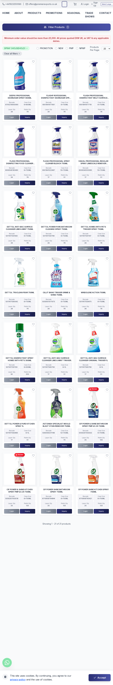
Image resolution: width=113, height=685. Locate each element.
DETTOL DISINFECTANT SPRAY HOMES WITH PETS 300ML (19, 359)
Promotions (54, 12)
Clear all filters (11, 53)
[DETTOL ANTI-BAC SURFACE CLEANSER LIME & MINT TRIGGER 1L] (56, 338)
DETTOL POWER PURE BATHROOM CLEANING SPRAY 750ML (56, 228)
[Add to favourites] (33, 61)
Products (34, 12)
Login (86, 4)
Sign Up (95, 4)
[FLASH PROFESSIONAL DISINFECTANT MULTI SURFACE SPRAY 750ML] (93, 75)
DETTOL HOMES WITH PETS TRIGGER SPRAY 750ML (93, 228)
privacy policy (18, 679)
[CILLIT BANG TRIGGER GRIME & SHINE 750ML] (56, 272)
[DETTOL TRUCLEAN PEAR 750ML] (19, 272)
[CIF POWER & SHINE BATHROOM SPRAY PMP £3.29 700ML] (93, 403)
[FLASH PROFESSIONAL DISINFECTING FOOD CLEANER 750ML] (19, 141)
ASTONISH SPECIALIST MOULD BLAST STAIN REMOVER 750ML (56, 425)
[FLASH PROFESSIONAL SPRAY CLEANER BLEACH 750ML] (56, 141)
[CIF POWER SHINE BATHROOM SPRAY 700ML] (56, 469)
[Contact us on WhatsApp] (7, 662)
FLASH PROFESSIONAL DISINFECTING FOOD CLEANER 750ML (19, 163)
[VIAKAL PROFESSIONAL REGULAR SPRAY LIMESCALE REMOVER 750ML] (93, 141)
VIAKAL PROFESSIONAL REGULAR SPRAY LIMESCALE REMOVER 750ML (93, 163)
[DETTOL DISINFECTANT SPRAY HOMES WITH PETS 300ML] (19, 338)
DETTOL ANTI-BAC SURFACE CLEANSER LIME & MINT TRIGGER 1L (56, 360)
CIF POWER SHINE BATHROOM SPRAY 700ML (56, 490)
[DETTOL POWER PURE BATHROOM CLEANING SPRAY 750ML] (56, 206)
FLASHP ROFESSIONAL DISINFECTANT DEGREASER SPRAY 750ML (56, 97)
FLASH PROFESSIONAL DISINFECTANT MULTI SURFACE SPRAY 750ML (93, 97)
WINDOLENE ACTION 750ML (93, 292)
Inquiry (27, 117)
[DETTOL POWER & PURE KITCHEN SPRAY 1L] (19, 403)
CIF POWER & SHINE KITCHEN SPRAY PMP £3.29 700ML (20, 490)
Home (6, 12)
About (18, 12)
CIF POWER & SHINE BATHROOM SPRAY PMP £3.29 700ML (93, 425)
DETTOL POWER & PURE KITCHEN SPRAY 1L (20, 425)
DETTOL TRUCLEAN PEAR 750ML (19, 292)
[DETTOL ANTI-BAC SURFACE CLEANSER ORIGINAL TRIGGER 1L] (93, 338)
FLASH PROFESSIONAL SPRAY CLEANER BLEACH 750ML (56, 162)
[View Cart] (75, 4)
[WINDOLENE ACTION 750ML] (93, 272)
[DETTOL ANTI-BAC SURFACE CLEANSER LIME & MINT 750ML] (19, 206)
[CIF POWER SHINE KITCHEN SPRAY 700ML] (93, 469)
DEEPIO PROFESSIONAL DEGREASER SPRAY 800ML (19, 96)
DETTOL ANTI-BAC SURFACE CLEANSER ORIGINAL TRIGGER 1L (93, 359)
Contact (105, 12)
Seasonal (73, 12)
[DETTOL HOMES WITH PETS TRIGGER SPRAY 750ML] (93, 206)
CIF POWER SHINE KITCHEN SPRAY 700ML (93, 490)
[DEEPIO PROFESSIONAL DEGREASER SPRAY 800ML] (19, 75)
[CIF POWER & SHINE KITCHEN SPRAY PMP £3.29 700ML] (19, 469)
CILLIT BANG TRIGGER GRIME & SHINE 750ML (56, 293)
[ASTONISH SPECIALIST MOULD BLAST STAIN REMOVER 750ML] (56, 403)
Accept (101, 677)
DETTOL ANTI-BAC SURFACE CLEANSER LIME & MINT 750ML (19, 228)
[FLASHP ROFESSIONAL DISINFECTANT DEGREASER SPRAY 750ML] (56, 75)
